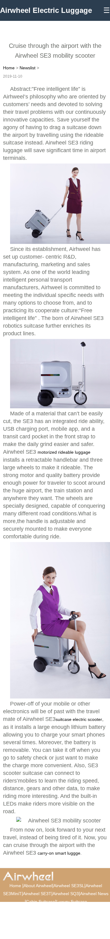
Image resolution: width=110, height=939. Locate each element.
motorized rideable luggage (64, 452)
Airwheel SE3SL (68, 885)
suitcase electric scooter (79, 719)
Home (9, 67)
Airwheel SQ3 (66, 893)
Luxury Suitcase (71, 901)
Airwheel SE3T (37, 893)
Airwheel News (94, 893)
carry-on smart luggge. (60, 853)
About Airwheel (38, 885)
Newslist (27, 67)
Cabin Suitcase (40, 901)
